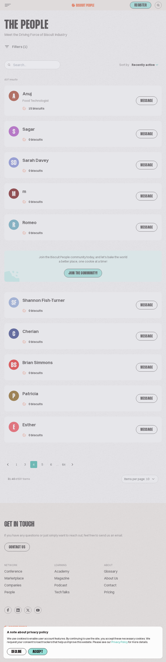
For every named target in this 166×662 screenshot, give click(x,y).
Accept (38, 652)
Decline (16, 652)
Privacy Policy (119, 642)
